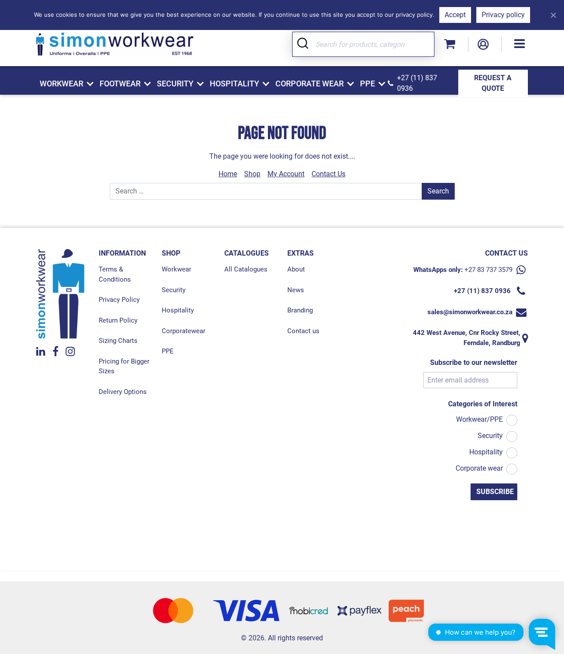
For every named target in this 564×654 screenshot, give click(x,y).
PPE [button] (367, 83)
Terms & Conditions (115, 274)
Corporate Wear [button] (309, 83)
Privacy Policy (119, 300)
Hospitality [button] (234, 83)
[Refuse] (553, 15)
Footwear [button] (120, 83)
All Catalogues (245, 269)
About (296, 269)
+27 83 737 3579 (488, 270)
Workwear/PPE (479, 419)
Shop (252, 174)
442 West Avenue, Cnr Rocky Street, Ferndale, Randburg (466, 338)
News (295, 290)
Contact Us (328, 174)
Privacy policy (503, 15)
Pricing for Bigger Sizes (124, 366)
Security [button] (175, 83)
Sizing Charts (118, 341)
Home (228, 174)
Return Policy (118, 320)
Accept (455, 15)
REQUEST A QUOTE (493, 83)
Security (174, 290)
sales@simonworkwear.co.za (469, 312)
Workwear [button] (61, 83)
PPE (168, 351)
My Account (285, 174)
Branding (300, 310)
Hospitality (178, 310)
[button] (519, 44)
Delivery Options (123, 392)
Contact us (303, 331)
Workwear (176, 269)
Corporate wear (479, 468)
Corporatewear (183, 331)
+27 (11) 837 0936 (417, 83)
